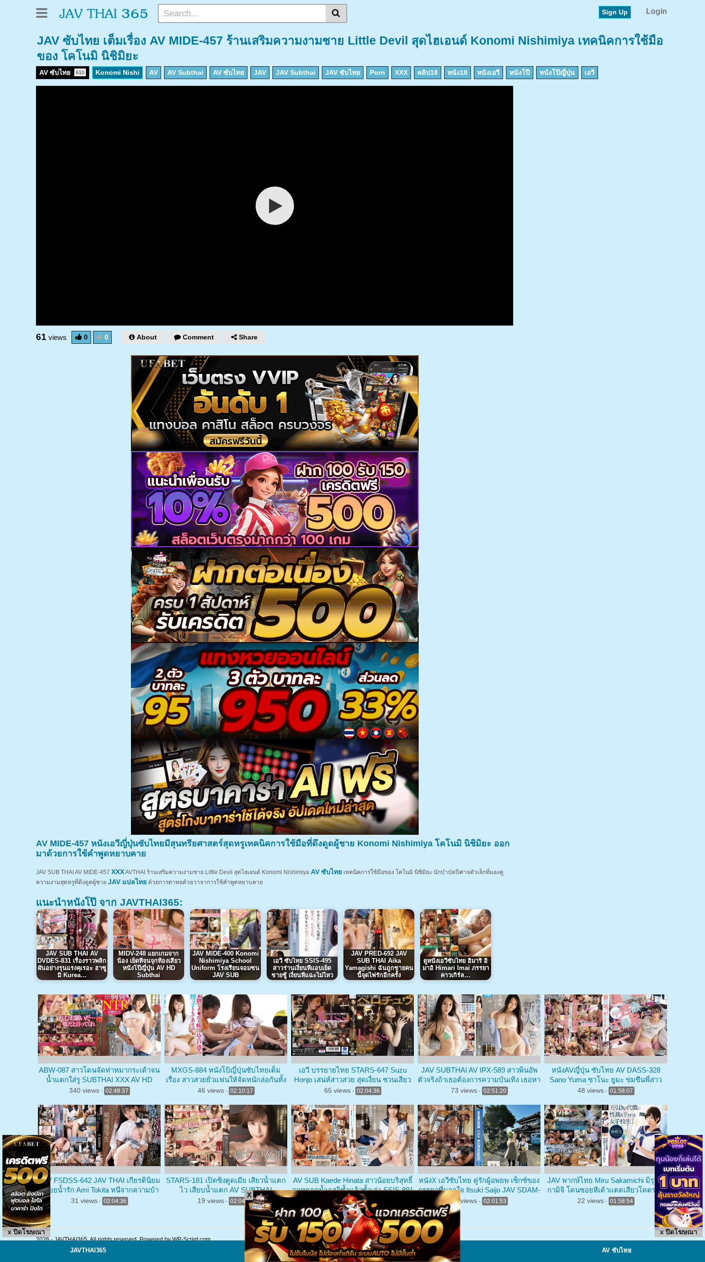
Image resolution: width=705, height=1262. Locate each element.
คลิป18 (427, 72)
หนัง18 (457, 72)
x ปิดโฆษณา (26, 1232)
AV (153, 72)
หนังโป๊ (519, 72)
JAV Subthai (296, 72)
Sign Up (615, 12)
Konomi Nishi (117, 72)
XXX (401, 72)
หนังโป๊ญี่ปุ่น (557, 72)
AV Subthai (185, 72)
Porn (377, 72)
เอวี (590, 72)
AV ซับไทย (61, 72)
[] (336, 13)
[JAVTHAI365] (104, 12)
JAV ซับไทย (342, 72)
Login (656, 11)
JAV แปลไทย (127, 882)
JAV (260, 72)
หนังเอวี (488, 72)
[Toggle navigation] (45, 11)
